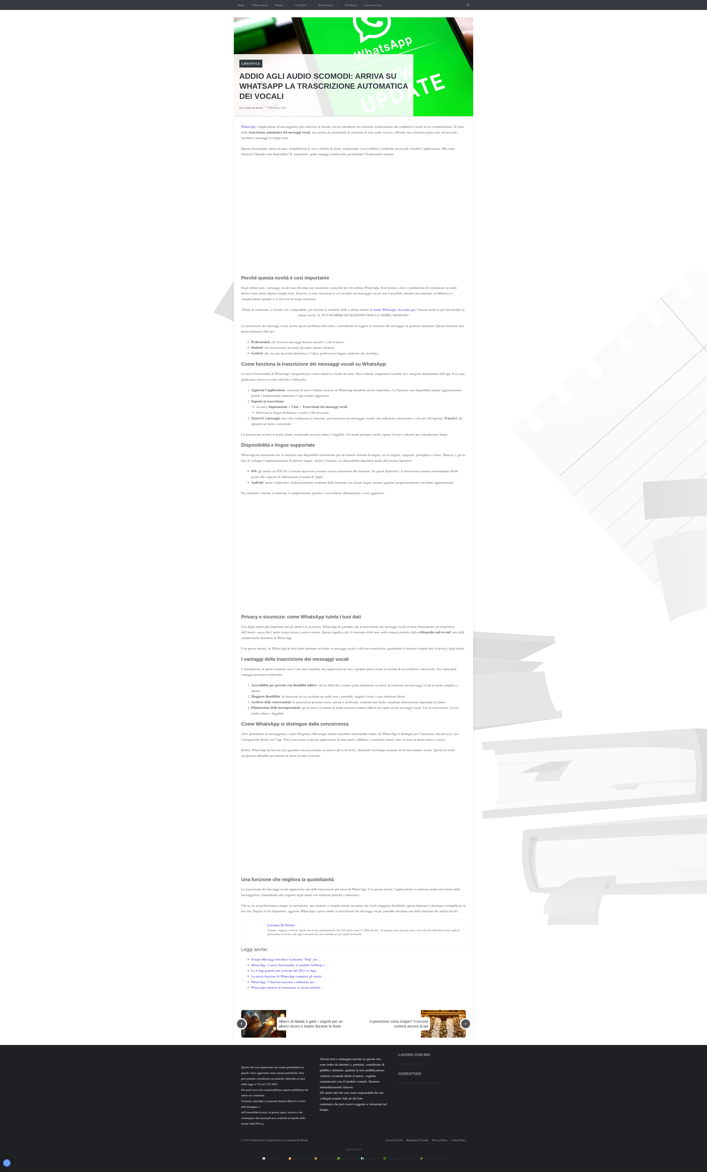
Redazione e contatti (417, 1140)
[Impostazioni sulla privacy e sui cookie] (7, 1163)
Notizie (279, 5)
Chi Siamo (351, 5)
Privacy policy (439, 1140)
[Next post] (465, 1024)
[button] (468, 5)
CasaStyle (301, 5)
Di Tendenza (326, 5)
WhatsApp (248, 126)
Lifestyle (251, 63)
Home (241, 5)
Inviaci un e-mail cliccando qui (419, 1082)
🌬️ (370, 1158)
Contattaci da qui (409, 1063)
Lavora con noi (373, 5)
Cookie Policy (458, 1140)
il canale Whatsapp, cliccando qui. (393, 309)
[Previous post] (241, 1024)
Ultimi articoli (260, 5)
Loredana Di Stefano (253, 107)
